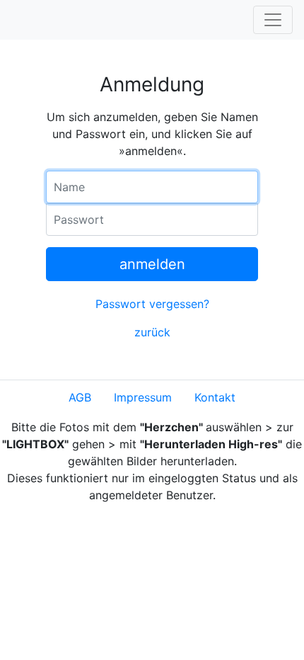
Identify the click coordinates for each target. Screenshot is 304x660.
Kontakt (214, 397)
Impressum (143, 397)
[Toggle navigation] (273, 20)
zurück (152, 332)
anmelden (152, 264)
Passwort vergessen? (152, 304)
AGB (80, 397)
